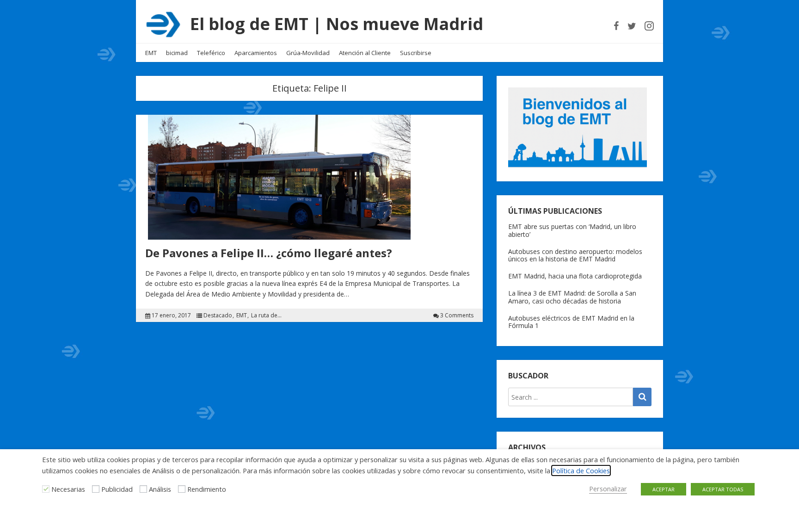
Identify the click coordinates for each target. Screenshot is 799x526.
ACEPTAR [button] (663, 489)
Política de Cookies (581, 470)
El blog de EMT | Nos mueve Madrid (336, 23)
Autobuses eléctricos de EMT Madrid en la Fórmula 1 (571, 322)
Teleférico (211, 53)
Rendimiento (206, 489)
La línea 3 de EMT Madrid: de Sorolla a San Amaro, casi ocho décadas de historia (572, 297)
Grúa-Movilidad (308, 53)
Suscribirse (415, 53)
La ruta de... (266, 315)
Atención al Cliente (365, 53)
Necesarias (68, 489)
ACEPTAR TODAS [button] (722, 489)
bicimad (177, 53)
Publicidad (117, 489)
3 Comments (456, 315)
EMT (151, 53)
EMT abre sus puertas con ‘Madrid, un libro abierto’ (572, 230)
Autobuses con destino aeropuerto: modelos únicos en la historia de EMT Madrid (575, 255)
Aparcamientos (255, 53)
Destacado (217, 315)
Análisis (160, 489)
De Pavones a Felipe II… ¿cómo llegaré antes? (268, 252)
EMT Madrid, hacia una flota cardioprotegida (575, 276)
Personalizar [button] (608, 488)
